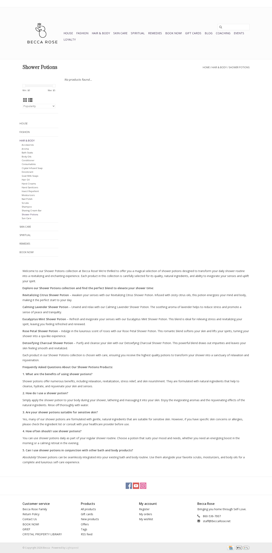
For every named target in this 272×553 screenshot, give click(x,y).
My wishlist (146, 519)
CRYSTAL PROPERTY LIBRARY (42, 534)
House (68, 33)
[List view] (30, 100)
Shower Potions (239, 67)
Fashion (82, 33)
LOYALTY (70, 39)
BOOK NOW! (173, 33)
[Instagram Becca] (143, 486)
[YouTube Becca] (136, 486)
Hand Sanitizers (30, 187)
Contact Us (30, 519)
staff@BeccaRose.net (217, 521)
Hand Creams (29, 183)
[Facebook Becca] (129, 486)
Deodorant (27, 171)
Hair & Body (101, 33)
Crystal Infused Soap (32, 168)
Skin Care (120, 33)
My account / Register (237, 3)
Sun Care (26, 218)
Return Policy (31, 514)
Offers (85, 524)
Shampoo (27, 206)
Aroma (25, 148)
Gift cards (193, 33)
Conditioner (28, 160)
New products (90, 519)
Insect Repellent (30, 191)
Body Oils (26, 156)
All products (88, 509)
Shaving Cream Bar (32, 210)
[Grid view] (25, 100)
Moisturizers (28, 195)
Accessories (28, 144)
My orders (145, 514)
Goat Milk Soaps (30, 175)
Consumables (29, 164)
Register (144, 509)
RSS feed (86, 534)
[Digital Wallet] (242, 547)
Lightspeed (72, 547)
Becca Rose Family (35, 509)
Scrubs (25, 202)
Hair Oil (26, 179)
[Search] (221, 27)
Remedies (155, 33)
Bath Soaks (27, 152)
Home (206, 67)
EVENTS (239, 33)
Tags (84, 529)
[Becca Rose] (42, 33)
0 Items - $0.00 (208, 3)
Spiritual (138, 33)
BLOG (208, 33)
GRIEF (26, 529)
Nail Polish (27, 198)
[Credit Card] (230, 547)
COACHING (223, 33)
